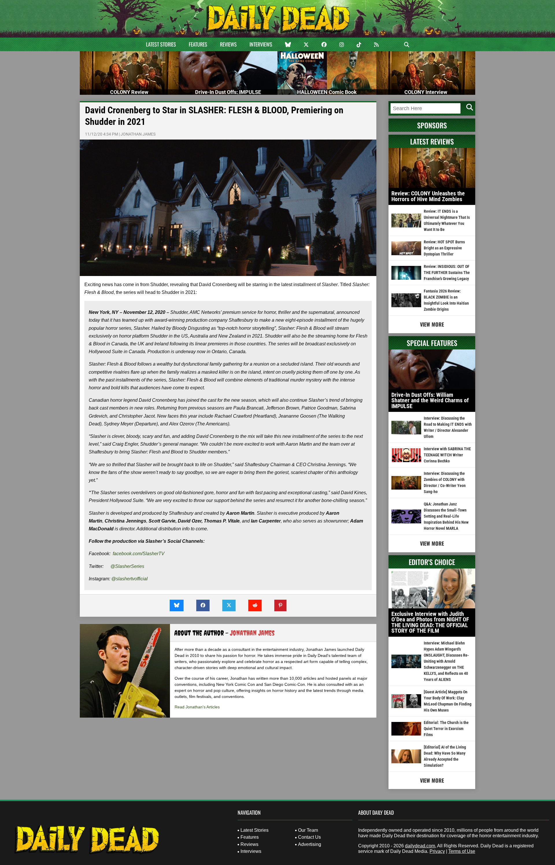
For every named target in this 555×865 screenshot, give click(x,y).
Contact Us (309, 837)
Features (198, 44)
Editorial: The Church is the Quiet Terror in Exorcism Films (446, 728)
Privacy (437, 851)
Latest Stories (161, 44)
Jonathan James (138, 134)
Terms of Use (461, 851)
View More (432, 324)
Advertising (309, 844)
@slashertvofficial (129, 578)
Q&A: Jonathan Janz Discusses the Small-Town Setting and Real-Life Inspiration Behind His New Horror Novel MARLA (446, 516)
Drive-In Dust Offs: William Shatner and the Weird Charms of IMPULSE (430, 400)
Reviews (228, 44)
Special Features (432, 343)
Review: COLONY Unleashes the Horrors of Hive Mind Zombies (428, 196)
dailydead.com (420, 845)
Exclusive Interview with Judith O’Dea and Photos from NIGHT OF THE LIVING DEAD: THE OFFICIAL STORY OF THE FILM (430, 622)
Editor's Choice (432, 562)
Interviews (260, 44)
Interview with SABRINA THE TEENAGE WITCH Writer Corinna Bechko (447, 455)
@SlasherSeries (127, 566)
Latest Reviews (432, 141)
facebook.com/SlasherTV (138, 553)
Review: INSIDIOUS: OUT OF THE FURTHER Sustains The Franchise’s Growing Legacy (447, 272)
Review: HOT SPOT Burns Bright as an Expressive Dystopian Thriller (444, 248)
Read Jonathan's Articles (197, 707)
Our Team (308, 830)
